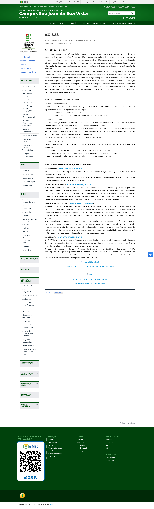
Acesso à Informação (119, 23)
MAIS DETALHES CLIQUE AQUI (71, 169)
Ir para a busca (49, 6)
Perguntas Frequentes (27, 340)
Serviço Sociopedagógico (29, 201)
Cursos (72, 23)
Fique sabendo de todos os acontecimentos (90, 279)
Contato (52, 23)
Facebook (109, 440)
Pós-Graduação (28, 181)
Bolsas (52, 34)
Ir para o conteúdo (25, 6)
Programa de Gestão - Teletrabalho (27, 147)
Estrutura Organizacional (28, 115)
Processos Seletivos (83, 23)
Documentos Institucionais (27, 95)
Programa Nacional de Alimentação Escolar (27, 239)
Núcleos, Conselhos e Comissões (27, 123)
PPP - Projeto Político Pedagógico (27, 108)
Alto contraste (119, 6)
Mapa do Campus (29, 135)
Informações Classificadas (27, 326)
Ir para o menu (37, 6)
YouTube (109, 445)
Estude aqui (25, 57)
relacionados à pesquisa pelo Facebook (89, 283)
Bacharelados (27, 174)
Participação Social (30, 295)
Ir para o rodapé (61, 6)
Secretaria (26, 212)
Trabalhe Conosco (27, 61)
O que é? (20, 483)
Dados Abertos (28, 346)
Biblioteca (26, 216)
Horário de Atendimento (27, 130)
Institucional (27, 285)
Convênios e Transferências (28, 304)
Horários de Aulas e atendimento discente (29, 221)
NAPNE (25, 232)
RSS (107, 448)
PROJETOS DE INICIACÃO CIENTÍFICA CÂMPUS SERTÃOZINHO (89, 266)
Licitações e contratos (27, 316)
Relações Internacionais (28, 155)
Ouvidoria (131, 23)
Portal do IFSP (26, 68)
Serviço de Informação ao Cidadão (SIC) (28, 333)
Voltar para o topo (127, 423)
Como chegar (62, 23)
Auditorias (26, 299)
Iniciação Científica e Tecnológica (43, 29)
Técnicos (25, 170)
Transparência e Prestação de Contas (29, 351)
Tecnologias (27, 185)
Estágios (25, 246)
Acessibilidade (108, 6)
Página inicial (25, 29)
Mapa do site (131, 6)
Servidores (26, 90)
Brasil (26, 2)
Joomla (52, 504)
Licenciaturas (27, 178)
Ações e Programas (26, 290)
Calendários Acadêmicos (101, 23)
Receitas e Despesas (26, 310)
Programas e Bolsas (27, 140)
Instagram (109, 442)
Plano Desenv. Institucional (28, 101)
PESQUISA (60, 29)
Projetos (25, 228)
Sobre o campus (28, 86)
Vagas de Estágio (29, 250)
